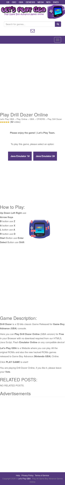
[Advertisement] (32, 77)
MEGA (41, 2)
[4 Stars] (7, 122)
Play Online (22, 119)
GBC (14, 2)
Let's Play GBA (7, 119)
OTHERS (41, 119)
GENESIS (30, 2)
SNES (56, 2)
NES (48, 2)
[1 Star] (1, 122)
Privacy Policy (27, 475)
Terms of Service (42, 475)
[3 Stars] (5, 122)
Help (18, 475)
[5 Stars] (8, 122)
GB (7, 2)
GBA (21, 2)
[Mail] (32, 30)
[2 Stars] (3, 122)
